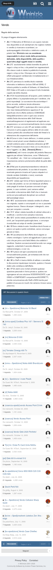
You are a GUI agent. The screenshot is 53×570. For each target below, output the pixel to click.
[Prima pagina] (3, 302)
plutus (7, 461)
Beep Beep (9, 534)
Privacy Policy (21, 560)
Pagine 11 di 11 (26, 302)
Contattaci (33, 560)
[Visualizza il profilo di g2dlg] (48, 488)
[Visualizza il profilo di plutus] (48, 459)
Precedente (11, 302)
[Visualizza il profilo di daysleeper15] (48, 352)
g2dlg (7, 490)
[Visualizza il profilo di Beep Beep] (48, 517)
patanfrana (9, 521)
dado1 (7, 477)
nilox (7, 395)
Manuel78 (9, 311)
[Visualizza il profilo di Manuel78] (48, 309)
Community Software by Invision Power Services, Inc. (26, 566)
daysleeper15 (10, 353)
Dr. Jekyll (9, 327)
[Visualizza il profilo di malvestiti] (48, 406)
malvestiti (9, 408)
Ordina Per (44, 298)
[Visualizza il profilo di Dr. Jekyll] (48, 323)
